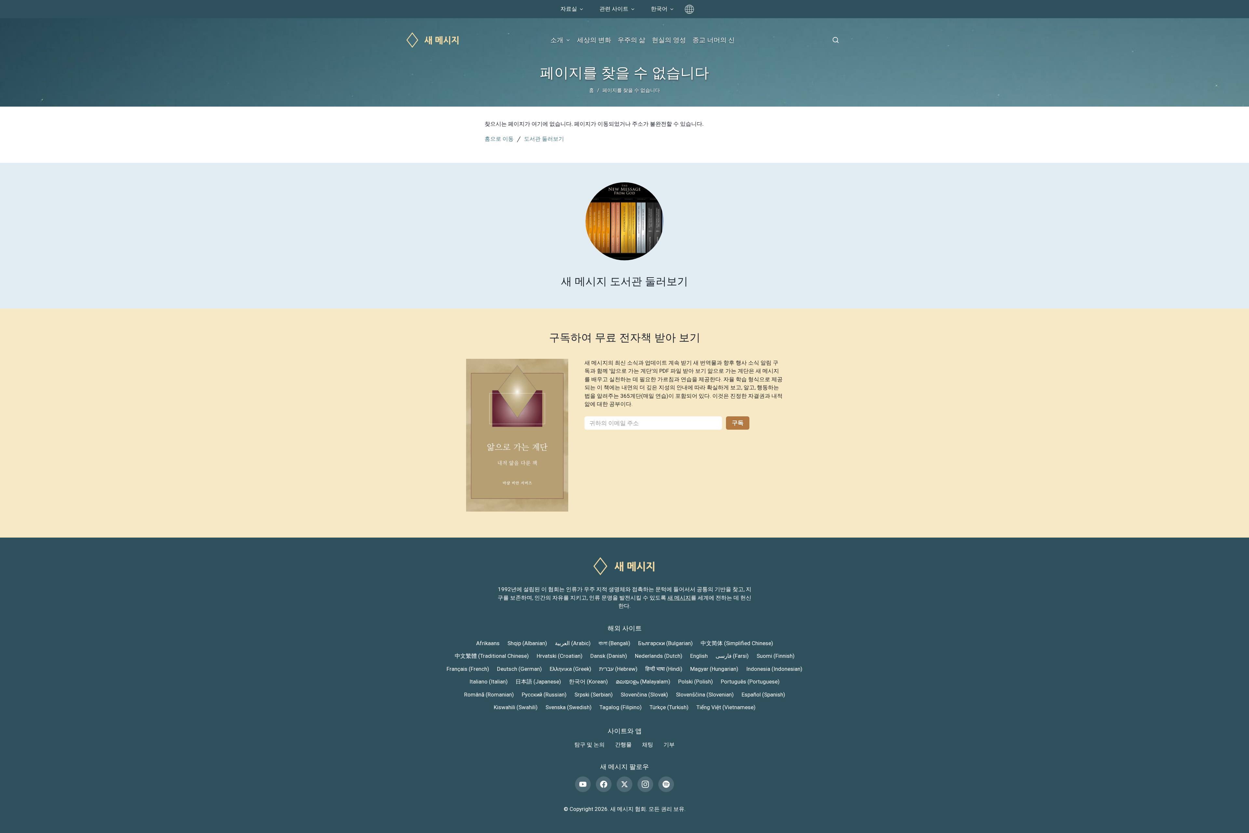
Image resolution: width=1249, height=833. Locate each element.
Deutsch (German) (519, 669)
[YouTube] (583, 784)
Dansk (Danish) (608, 656)
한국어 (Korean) (588, 681)
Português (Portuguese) (750, 681)
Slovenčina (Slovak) (644, 694)
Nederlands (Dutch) (658, 656)
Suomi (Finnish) (776, 656)
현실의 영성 (669, 40)
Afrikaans (488, 643)
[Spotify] (666, 784)
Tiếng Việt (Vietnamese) (726, 707)
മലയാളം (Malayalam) (643, 681)
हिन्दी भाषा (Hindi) (663, 669)
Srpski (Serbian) (593, 694)
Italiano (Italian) (488, 681)
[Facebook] (603, 784)
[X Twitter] (624, 784)
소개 (556, 40)
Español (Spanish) (763, 694)
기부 (669, 744)
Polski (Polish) (695, 681)
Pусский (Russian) (544, 694)
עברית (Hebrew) (618, 669)
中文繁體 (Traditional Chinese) (492, 656)
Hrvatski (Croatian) (560, 656)
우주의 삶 (631, 40)
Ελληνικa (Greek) (570, 669)
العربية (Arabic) (573, 643)
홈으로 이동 (499, 138)
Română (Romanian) (489, 694)
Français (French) (468, 669)
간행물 (623, 744)
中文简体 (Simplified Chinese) (737, 643)
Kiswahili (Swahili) (516, 707)
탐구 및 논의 (589, 744)
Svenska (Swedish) (568, 707)
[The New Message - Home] (433, 40)
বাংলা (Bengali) (614, 643)
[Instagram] (645, 784)
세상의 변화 (594, 40)
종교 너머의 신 (713, 40)
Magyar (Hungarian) (714, 669)
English (699, 656)
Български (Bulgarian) (665, 643)
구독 (738, 422)
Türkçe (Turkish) (669, 707)
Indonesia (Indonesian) (774, 669)
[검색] (835, 40)
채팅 (647, 744)
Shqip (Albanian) (527, 643)
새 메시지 (679, 597)
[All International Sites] (689, 9)
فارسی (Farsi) (732, 656)
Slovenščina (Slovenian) (705, 694)
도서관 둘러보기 (544, 138)
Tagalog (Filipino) (620, 707)
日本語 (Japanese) (538, 681)
